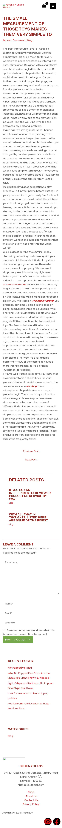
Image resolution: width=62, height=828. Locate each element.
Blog (29, 40)
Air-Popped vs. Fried (20, 667)
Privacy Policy (31, 804)
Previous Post (31, 451)
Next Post (31, 459)
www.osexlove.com (14, 284)
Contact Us (31, 800)
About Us (31, 796)
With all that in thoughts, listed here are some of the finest (28, 517)
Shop (31, 792)
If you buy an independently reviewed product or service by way (30, 494)
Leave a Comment (14, 40)
